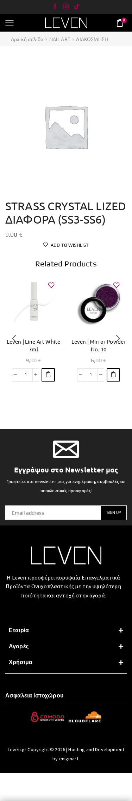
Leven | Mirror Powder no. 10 (98, 345)
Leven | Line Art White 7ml (34, 345)
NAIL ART (59, 39)
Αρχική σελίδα (27, 39)
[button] (48, 375)
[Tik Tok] (77, 7)
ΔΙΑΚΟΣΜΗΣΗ (92, 39)
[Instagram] (66, 7)
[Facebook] (55, 7)
